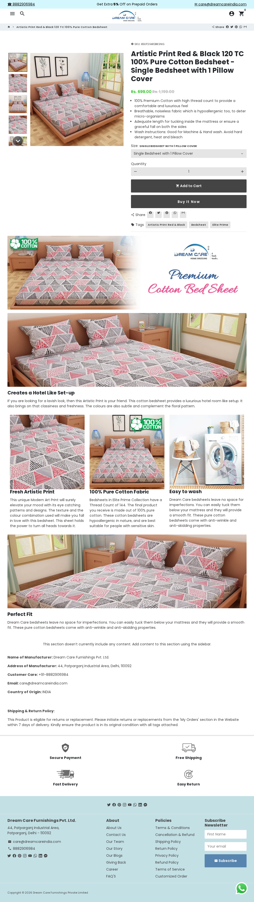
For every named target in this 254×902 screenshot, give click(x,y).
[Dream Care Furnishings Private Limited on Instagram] (124, 804)
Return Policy (166, 848)
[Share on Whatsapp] (240, 27)
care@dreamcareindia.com (43, 683)
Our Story (114, 848)
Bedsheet (198, 225)
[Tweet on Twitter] (231, 27)
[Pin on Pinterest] (236, 27)
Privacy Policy (167, 855)
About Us (114, 827)
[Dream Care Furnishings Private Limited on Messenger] (145, 804)
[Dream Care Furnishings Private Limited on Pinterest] (119, 804)
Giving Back (116, 862)
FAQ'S (111, 876)
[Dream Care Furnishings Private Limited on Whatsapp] (135, 804)
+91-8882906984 (53, 674)
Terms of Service (170, 869)
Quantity (138, 163)
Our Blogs (114, 855)
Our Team (115, 841)
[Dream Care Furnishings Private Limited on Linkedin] (140, 804)
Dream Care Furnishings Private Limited (60, 893)
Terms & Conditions (172, 827)
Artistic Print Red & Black (166, 225)
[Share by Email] (245, 27)
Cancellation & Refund (174, 834)
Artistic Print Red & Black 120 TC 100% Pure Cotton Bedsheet (61, 27)
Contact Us (116, 834)
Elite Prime (220, 225)
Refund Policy (167, 862)
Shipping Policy (168, 841)
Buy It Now (189, 201)
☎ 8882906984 (21, 4)
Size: (164, 145)
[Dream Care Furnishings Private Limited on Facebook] (114, 804)
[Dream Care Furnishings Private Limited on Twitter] (109, 804)
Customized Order (171, 876)
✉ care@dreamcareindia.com (220, 4)
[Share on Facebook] (227, 27)
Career (112, 869)
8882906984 (21, 848)
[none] (17, 62)
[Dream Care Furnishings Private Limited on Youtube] (129, 804)
